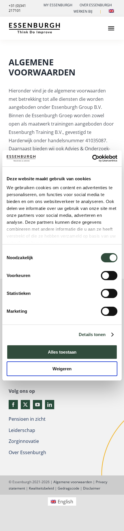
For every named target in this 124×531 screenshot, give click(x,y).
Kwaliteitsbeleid (41, 488)
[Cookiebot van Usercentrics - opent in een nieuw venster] (92, 158)
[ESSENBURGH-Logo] (34, 24)
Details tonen (92, 334)
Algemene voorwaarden (72, 481)
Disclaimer (91, 488)
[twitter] (25, 404)
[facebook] (13, 404)
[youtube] (37, 404)
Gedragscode (68, 488)
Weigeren (62, 368)
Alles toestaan (62, 352)
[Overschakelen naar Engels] (111, 11)
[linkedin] (49, 404)
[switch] (109, 275)
